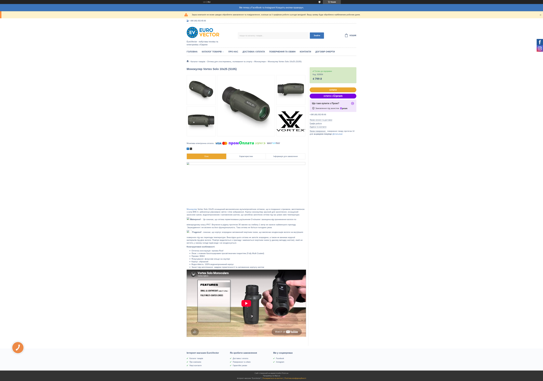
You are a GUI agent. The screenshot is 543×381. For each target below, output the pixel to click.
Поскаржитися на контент (272, 378)
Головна (192, 52)
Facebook (280, 358)
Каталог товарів (212, 52)
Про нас (233, 52)
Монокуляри (260, 61)
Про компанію (195, 362)
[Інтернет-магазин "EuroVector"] (211, 32)
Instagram (280, 362)
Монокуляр (192, 209)
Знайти (317, 35)
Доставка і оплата (254, 52)
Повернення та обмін (282, 52)
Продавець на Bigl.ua (271, 376)
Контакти (305, 52)
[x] (191, 149)
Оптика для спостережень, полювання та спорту (229, 61)
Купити (333, 90)
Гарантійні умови (240, 365)
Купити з (328, 96)
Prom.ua (285, 373)
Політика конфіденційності (295, 378)
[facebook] (188, 149)
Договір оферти (325, 52)
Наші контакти (195, 365)
